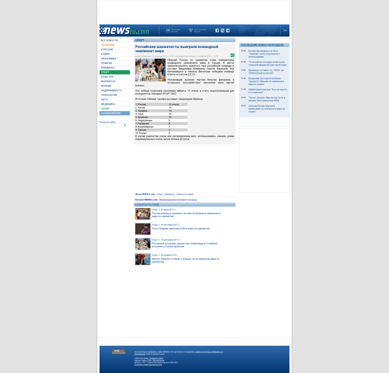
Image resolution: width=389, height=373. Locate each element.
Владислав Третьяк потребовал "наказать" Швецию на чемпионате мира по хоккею (266, 81)
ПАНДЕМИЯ (108, 45)
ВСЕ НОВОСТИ (109, 40)
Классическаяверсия (200, 30)
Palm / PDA (146, 360)
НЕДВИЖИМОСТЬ (111, 90)
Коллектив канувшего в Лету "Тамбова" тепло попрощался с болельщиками (264, 54)
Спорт (140, 40)
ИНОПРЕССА (108, 81)
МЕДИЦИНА (108, 104)
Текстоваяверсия (175, 30)
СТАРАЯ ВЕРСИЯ (110, 113)
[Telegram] (228, 30)
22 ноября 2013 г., (169, 255)
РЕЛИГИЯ (106, 63)
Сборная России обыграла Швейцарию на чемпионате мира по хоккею (266, 109)
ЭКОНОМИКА (108, 58)
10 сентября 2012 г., (171, 240)
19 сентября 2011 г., (171, 225)
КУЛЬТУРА (107, 76)
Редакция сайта (156, 358)
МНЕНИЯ (106, 85)
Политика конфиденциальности (148, 365)
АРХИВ (105, 108)
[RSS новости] (222, 30)
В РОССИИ (107, 49)
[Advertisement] (194, 11)
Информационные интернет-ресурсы (178, 200)
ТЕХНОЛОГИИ (109, 95)
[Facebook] (217, 30)
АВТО (104, 99)
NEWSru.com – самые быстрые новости (151, 362)
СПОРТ (105, 72)
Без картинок (158, 360)
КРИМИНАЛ (108, 67)
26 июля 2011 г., (168, 209)
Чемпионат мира (184, 194)
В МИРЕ (105, 54)
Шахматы (169, 194)
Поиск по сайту (107, 122)
